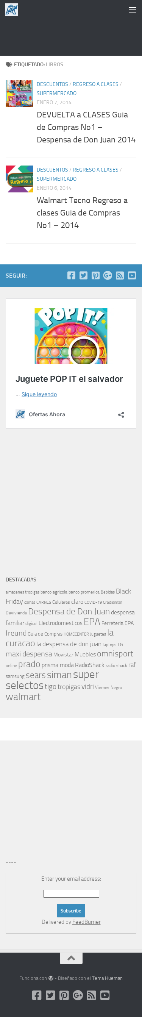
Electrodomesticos (61, 623)
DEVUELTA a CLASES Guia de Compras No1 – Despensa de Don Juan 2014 (86, 127)
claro (77, 601)
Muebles (85, 654)
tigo (50, 686)
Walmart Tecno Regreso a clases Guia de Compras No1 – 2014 (82, 212)
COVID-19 (93, 602)
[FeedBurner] (119, 275)
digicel (31, 623)
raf (132, 665)
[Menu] (132, 9)
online (11, 665)
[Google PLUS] (107, 275)
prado (29, 664)
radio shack (116, 665)
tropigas (69, 687)
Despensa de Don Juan (69, 611)
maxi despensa (29, 653)
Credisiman (112, 602)
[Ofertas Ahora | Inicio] (13, 9)
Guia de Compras (45, 634)
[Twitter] (83, 275)
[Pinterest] (95, 275)
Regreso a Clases (96, 84)
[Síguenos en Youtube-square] (131, 275)
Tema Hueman (107, 978)
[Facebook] (71, 275)
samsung (15, 676)
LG (120, 644)
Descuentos (52, 84)
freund (16, 632)
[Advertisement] (71, 36)
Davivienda (16, 613)
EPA (92, 621)
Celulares (61, 602)
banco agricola (54, 592)
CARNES (43, 602)
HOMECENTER (76, 634)
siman (59, 675)
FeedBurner (86, 922)
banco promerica (84, 592)
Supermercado (56, 93)
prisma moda (58, 665)
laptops (110, 644)
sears (36, 675)
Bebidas (108, 592)
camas (29, 602)
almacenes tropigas (22, 592)
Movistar (63, 654)
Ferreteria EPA (117, 623)
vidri (87, 686)
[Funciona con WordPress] (50, 978)
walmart (23, 696)
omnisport (115, 653)
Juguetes (98, 634)
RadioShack (90, 665)
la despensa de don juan (68, 644)
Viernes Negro (108, 687)
